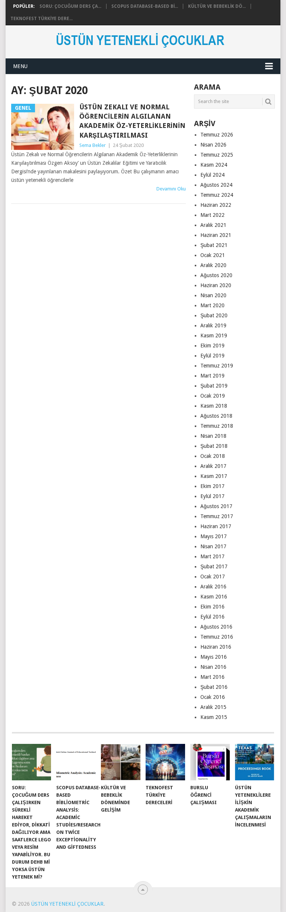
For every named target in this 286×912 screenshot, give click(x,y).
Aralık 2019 (213, 325)
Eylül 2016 (212, 617)
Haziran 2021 (215, 235)
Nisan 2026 (213, 145)
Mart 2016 (212, 677)
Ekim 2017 (212, 486)
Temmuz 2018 (216, 426)
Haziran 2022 (215, 205)
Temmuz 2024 (216, 195)
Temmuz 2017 (216, 516)
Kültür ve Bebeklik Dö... (217, 6)
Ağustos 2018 (216, 416)
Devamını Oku (171, 189)
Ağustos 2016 (216, 627)
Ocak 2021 (212, 255)
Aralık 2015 (213, 707)
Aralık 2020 (213, 265)
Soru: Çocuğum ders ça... (70, 6)
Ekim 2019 (212, 346)
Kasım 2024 (213, 165)
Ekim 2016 (212, 607)
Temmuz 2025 (216, 155)
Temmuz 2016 (216, 637)
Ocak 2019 (212, 396)
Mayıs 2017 (213, 536)
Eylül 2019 (212, 356)
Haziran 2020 (215, 285)
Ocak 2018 (212, 456)
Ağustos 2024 (216, 185)
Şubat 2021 (214, 245)
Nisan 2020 (213, 295)
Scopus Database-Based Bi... (144, 6)
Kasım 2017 (213, 476)
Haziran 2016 (215, 647)
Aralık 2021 (213, 225)
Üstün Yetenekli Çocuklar (67, 904)
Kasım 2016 (213, 597)
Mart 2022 (212, 215)
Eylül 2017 (212, 496)
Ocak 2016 (212, 697)
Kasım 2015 (213, 717)
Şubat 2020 (214, 315)
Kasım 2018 (213, 406)
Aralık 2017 (213, 466)
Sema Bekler (92, 145)
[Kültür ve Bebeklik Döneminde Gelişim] (120, 762)
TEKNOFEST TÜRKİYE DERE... (41, 18)
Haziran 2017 (215, 526)
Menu (20, 66)
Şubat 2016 (214, 687)
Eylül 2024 (212, 175)
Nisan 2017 (213, 546)
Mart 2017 (212, 556)
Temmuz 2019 (216, 366)
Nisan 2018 (213, 436)
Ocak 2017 (212, 576)
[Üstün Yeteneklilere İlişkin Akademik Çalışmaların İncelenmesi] (254, 762)
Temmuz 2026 (216, 135)
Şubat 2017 (214, 566)
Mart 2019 (212, 376)
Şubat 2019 (214, 386)
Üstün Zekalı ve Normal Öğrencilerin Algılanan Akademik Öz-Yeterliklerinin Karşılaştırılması (132, 121)
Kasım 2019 (213, 335)
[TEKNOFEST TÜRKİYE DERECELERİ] (165, 762)
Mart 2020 (212, 305)
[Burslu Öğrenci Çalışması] (210, 762)
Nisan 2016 (213, 667)
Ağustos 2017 (216, 506)
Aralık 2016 (213, 587)
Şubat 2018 (214, 446)
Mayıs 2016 (213, 657)
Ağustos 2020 (216, 275)
